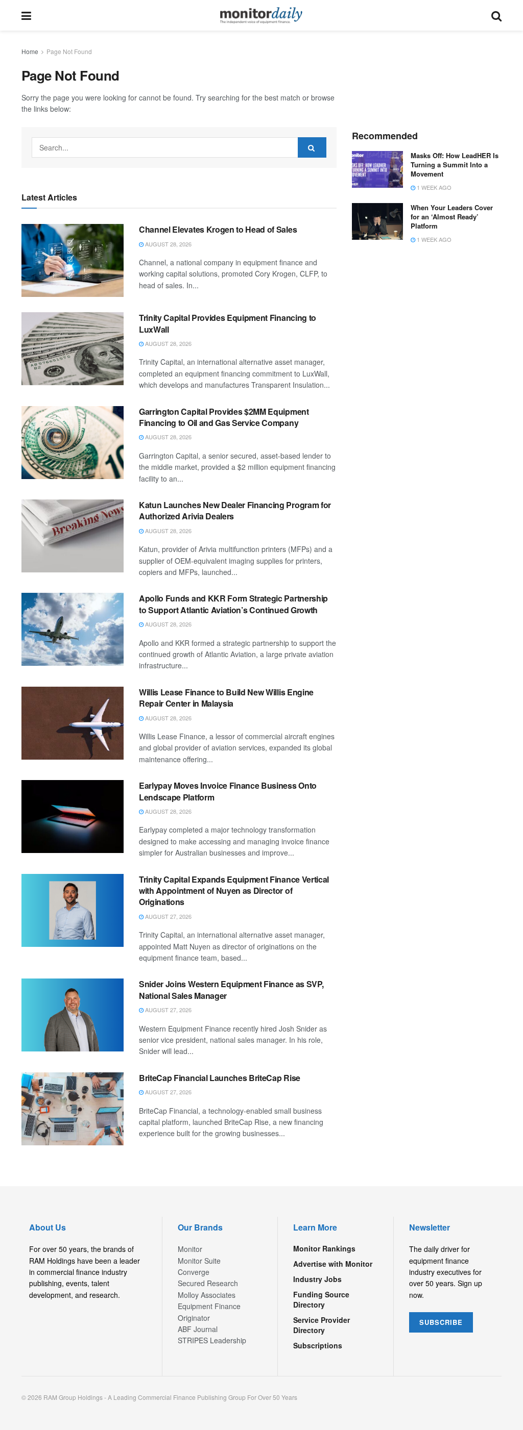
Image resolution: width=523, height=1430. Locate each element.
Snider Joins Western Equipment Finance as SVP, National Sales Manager (231, 989)
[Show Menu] (26, 15)
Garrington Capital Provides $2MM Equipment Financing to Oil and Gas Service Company (224, 417)
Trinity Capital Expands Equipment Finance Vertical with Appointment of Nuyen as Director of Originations (234, 890)
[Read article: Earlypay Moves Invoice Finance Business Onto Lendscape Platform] (72, 816)
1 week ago (433, 187)
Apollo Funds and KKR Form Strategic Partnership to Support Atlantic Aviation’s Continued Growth (233, 603)
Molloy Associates (206, 1295)
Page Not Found (69, 51)
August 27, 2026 (168, 916)
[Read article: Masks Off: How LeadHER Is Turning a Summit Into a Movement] (377, 169)
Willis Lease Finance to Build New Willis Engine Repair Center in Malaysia (226, 697)
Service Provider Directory (321, 1325)
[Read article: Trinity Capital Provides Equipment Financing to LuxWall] (72, 348)
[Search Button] (496, 15)
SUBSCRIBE (441, 1322)
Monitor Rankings (324, 1248)
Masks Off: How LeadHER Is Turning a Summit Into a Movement (454, 164)
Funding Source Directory (321, 1299)
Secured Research (208, 1283)
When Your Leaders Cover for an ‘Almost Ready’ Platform (452, 217)
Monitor (190, 1249)
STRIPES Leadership (212, 1340)
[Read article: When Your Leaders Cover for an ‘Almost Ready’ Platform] (377, 221)
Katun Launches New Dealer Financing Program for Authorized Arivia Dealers (235, 510)
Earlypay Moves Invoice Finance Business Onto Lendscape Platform (228, 791)
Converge (193, 1272)
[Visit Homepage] (261, 15)
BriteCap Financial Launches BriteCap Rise (219, 1078)
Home (29, 51)
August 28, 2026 (168, 244)
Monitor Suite (199, 1261)
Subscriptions (317, 1345)
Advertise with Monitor (332, 1264)
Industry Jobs (317, 1279)
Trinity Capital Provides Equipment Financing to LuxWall (227, 323)
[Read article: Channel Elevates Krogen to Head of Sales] (72, 260)
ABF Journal (198, 1329)
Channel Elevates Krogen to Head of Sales (218, 229)
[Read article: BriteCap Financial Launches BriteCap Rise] (72, 1108)
